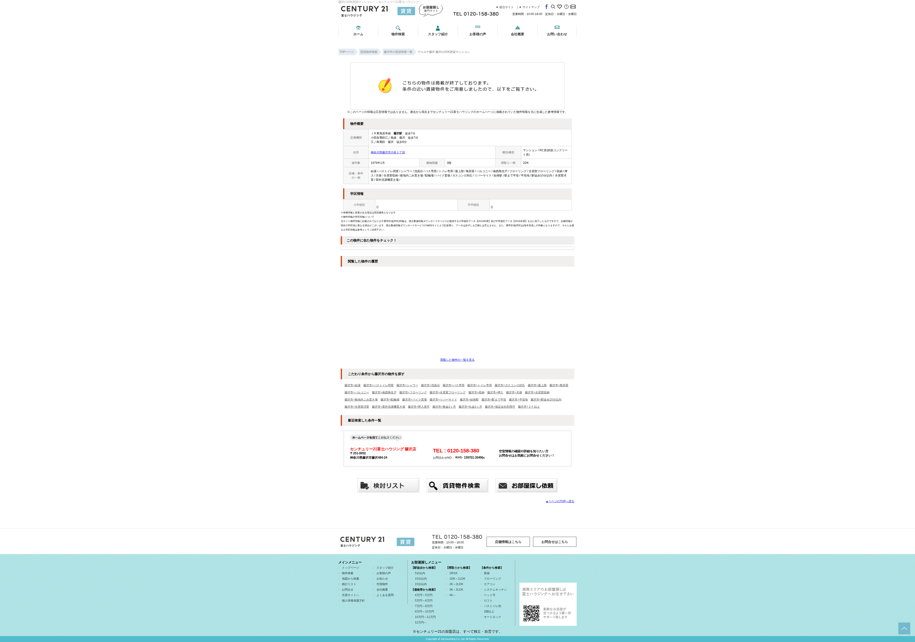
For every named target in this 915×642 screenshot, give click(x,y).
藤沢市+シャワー (407, 385)
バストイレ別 (492, 606)
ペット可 (489, 595)
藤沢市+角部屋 (558, 385)
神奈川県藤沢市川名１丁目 (388, 152)
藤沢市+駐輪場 (390, 399)
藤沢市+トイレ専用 (479, 385)
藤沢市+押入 (495, 392)
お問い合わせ (557, 34)
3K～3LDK (456, 589)
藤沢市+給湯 (353, 385)
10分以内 (421, 578)
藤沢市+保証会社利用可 (500, 406)
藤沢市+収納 (476, 392)
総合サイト (506, 7)
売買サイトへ (350, 595)
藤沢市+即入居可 (419, 406)
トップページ (350, 567)
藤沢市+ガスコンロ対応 (510, 385)
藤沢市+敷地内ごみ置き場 (361, 399)
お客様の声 (477, 34)
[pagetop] (904, 628)
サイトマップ (531, 7)
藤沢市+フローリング (413, 392)
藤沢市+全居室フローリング (448, 392)
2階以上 (489, 611)
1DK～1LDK (457, 578)
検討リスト (349, 584)
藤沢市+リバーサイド (443, 399)
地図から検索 (350, 578)
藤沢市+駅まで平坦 (494, 399)
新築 (487, 573)
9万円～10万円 (424, 611)
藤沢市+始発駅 (469, 399)
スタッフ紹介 (438, 34)
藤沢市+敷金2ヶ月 (444, 406)
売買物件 (382, 584)
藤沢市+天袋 (514, 392)
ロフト (488, 600)
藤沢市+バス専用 (453, 385)
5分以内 (420, 573)
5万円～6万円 (423, 600)
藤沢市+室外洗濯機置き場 (388, 406)
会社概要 (517, 34)
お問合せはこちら (554, 542)
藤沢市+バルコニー (357, 392)
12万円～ (421, 622)
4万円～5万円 (423, 595)
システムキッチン (495, 589)
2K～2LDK (456, 584)
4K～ (452, 595)
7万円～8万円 (423, 606)
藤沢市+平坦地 (518, 399)
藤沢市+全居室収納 (537, 392)
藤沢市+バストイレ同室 (378, 385)
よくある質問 (385, 595)
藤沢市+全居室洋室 (357, 406)
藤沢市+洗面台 (430, 385)
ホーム (358, 34)
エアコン (489, 584)
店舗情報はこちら (508, 542)
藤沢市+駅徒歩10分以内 (546, 399)
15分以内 (421, 584)
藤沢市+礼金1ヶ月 (470, 406)
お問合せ (347, 589)
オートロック (492, 617)
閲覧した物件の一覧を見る (457, 359)
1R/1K (453, 573)
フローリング (492, 578)
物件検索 (398, 34)
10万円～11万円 (425, 617)
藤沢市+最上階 (537, 385)
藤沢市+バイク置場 (414, 399)
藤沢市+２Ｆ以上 (529, 406)
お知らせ (382, 578)
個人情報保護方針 (353, 600)
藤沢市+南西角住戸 (384, 392)
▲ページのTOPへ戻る (560, 501)
